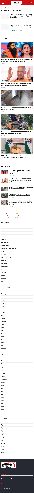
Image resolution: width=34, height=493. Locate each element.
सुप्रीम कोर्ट (3, 443)
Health (3, 233)
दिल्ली (2, 330)
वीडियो (2, 434)
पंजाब (2, 345)
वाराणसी (2, 422)
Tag (6, 7)
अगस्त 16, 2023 (20, 19)
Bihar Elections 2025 (7, 227)
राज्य (2, 403)
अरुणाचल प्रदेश (4, 266)
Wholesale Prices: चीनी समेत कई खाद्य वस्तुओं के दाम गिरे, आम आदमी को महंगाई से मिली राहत (21, 188)
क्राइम (2, 291)
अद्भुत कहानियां (4, 263)
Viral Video (4, 260)
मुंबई (2, 388)
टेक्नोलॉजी (3, 327)
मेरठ (2, 391)
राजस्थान (3, 400)
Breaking (4, 230)
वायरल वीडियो (4, 419)
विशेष (2, 431)
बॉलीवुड (2, 370)
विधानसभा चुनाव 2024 (5, 428)
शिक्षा (2, 440)
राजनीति (2, 397)
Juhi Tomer (13, 19)
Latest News (5, 245)
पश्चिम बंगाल (3, 349)
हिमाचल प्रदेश (4, 449)
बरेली (2, 358)
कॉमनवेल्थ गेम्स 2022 (5, 288)
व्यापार (2, 437)
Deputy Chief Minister (13, 7)
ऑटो (2, 282)
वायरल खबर (3, 416)
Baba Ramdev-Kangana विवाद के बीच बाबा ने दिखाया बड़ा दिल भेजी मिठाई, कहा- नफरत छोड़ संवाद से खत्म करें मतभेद (21, 172)
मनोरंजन (3, 376)
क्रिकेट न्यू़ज (3, 294)
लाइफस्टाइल (3, 413)
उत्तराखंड (3, 275)
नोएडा (2, 342)
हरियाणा (2, 446)
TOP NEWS (4, 254)
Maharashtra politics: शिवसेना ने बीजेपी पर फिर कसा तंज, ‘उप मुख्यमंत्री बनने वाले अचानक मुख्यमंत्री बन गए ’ (21, 27)
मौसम (2, 394)
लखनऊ (2, 410)
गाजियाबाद (3, 300)
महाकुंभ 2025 (4, 379)
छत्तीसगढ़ (3, 318)
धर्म (1, 339)
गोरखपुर (2, 309)
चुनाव (2, 315)
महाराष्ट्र (3, 385)
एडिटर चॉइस (3, 278)
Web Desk (13, 30)
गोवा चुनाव (3, 312)
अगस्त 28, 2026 (5, 63)
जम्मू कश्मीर (3, 321)
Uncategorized (6, 257)
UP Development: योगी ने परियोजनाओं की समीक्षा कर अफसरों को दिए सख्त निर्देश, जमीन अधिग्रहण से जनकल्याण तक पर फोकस (20, 202)
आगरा (2, 269)
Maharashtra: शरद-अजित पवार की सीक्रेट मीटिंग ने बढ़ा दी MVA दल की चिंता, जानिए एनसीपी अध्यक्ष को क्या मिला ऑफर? (21, 16)
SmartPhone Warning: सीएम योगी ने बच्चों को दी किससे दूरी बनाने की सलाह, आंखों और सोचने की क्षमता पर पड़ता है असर (20, 180)
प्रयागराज (3, 352)
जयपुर (2, 324)
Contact (18, 479)
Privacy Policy (10, 479)
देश (1, 333)
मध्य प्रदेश (3, 373)
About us (3, 479)
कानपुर (2, 285)
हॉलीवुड (2, 452)
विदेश (2, 425)
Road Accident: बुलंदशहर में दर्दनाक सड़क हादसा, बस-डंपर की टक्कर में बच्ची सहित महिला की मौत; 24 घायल (21, 194)
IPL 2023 (3, 236)
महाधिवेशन (3, 382)
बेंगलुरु (2, 367)
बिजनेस (4, 104)
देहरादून (2, 336)
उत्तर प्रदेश (5, 80)
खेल (2, 297)
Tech (2, 251)
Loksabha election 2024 (8, 248)
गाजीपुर (2, 303)
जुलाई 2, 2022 (19, 30)
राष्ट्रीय (4, 56)
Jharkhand (4, 242)
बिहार (2, 364)
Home (2, 7)
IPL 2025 (3, 239)
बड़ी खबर (3, 355)
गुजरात (2, 306)
